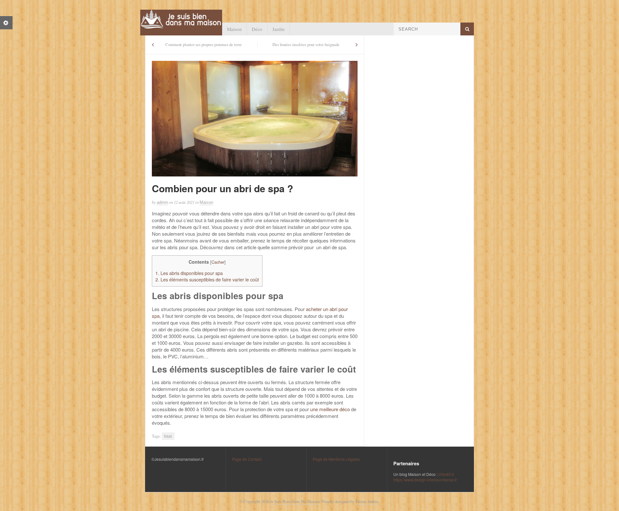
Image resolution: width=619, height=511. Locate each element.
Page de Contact (246, 459)
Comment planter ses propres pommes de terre (203, 44)
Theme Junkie (366, 501)
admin (162, 202)
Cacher (217, 262)
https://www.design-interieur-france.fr (425, 479)
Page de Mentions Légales (336, 459)
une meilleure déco (330, 409)
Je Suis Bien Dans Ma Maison (294, 501)
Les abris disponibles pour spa (189, 273)
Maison (234, 29)
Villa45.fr (446, 474)
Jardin (278, 29)
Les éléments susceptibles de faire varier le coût (207, 279)
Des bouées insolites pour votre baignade (305, 44)
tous (168, 436)
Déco (257, 29)
